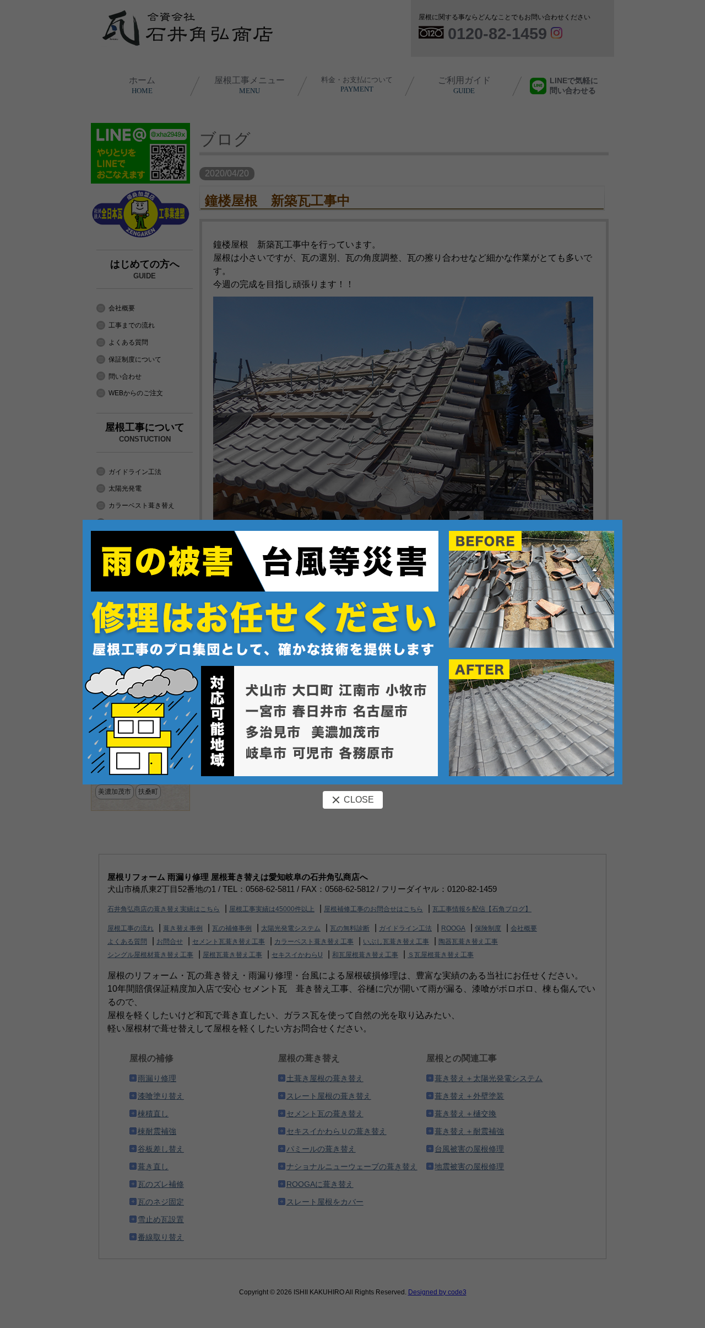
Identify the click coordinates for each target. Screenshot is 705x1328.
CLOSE (359, 799)
